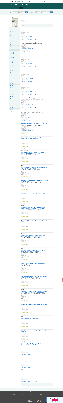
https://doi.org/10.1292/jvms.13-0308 (28, 159)
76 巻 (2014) (11, 50)
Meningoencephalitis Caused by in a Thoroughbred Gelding (34, 221)
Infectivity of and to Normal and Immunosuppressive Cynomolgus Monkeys (34, 168)
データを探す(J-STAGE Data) (14, 399)
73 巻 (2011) (11, 72)
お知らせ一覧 (30, 394)
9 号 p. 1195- (12, 56)
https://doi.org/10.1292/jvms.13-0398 (28, 78)
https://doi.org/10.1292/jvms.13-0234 (28, 242)
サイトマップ (39, 401)
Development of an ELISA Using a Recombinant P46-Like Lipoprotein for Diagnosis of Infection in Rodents (33, 153)
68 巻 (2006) (11, 81)
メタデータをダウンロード (41, 21)
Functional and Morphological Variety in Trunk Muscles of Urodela (32, 371)
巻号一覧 (20, 7)
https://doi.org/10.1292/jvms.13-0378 (28, 283)
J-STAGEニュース (30, 399)
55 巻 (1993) (11, 105)
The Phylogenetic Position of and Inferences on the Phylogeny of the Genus (34, 57)
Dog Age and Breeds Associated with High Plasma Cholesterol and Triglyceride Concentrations (34, 124)
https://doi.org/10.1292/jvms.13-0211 (28, 378)
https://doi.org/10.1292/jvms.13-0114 (28, 298)
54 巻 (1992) (11, 107)
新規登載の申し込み (21, 399)
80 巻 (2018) (11, 42)
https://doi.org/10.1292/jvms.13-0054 (28, 257)
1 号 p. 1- (11, 66)
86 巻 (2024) (11, 31)
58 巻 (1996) (11, 100)
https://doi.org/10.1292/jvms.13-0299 (28, 187)
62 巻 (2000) (11, 92)
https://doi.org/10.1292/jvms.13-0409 (28, 351)
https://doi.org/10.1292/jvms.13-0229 (28, 36)
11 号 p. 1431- (12, 53)
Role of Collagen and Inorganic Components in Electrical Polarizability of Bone (34, 30)
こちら (61, 401)
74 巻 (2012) (11, 70)
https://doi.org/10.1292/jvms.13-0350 (28, 174)
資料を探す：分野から (13, 395)
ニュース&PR (29, 1)
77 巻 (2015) (11, 48)
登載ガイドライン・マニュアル (41, 395)
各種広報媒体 (30, 401)
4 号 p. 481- (11, 62)
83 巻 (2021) (11, 37)
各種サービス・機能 (21, 395)
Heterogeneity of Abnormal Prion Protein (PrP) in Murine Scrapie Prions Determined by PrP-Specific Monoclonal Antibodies (33, 344)
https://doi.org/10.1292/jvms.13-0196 (28, 364)
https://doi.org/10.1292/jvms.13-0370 (28, 91)
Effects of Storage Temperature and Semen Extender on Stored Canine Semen (34, 304)
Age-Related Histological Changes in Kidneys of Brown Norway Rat (32, 42)
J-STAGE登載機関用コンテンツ (41, 394)
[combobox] (37, 12)
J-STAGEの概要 (21, 394)
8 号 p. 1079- (12, 57)
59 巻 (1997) (11, 98)
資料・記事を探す (16, 1)
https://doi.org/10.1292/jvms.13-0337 (28, 104)
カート (48, 1)
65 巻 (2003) (11, 87)
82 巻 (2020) (11, 39)
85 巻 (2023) (11, 33)
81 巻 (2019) (11, 40)
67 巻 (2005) (11, 83)
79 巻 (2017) (11, 44)
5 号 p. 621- (11, 61)
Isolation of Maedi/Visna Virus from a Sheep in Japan (30, 318)
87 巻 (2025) (11, 29)
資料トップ (12, 7)
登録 (55, 400)
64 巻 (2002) (11, 89)
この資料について (26, 7)
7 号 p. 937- (11, 58)
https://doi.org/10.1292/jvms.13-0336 (28, 214)
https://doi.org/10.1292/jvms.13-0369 (28, 130)
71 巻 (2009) (11, 76)
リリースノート (30, 395)
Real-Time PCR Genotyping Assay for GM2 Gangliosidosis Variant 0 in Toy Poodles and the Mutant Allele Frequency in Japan (33, 138)
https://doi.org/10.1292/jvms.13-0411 (28, 63)
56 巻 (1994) (11, 103)
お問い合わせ (39, 400)
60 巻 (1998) (11, 96)
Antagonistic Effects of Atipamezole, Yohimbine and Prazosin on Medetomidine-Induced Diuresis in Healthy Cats (34, 72)
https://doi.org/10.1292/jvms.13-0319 (28, 117)
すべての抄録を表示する (50, 21)
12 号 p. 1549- (12, 52)
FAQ (37, 399)
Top (30, 391)
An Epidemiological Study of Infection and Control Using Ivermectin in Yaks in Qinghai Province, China (34, 181)
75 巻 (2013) (11, 68)
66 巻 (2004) (11, 85)
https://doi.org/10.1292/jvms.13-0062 (28, 270)
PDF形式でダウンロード (31, 39)
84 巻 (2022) (11, 35)
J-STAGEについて (23, 1)
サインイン (44, 1)
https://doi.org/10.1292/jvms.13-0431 (28, 48)
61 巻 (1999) (11, 94)
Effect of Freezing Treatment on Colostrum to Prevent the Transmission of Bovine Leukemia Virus (34, 331)
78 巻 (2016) (11, 46)
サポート (33, 1)
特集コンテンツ (30, 400)
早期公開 (16, 7)
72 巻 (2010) (11, 74)
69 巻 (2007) (11, 79)
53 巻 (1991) (11, 109)
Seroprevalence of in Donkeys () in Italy (33, 193)
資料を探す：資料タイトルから (14, 394)
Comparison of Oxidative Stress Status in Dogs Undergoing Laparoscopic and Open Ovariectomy (34, 264)
